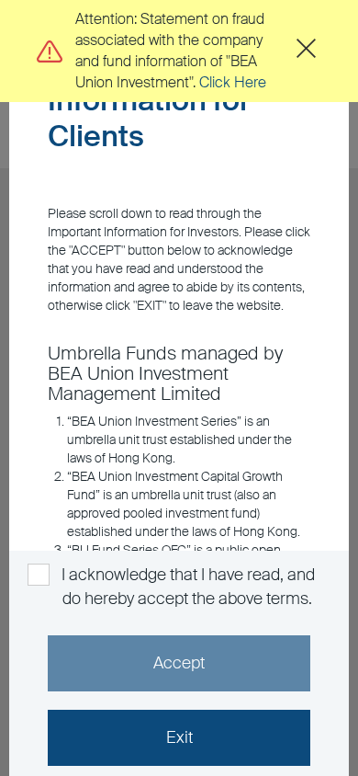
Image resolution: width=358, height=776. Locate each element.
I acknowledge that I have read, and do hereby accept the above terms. (186, 587)
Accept (179, 663)
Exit (179, 737)
